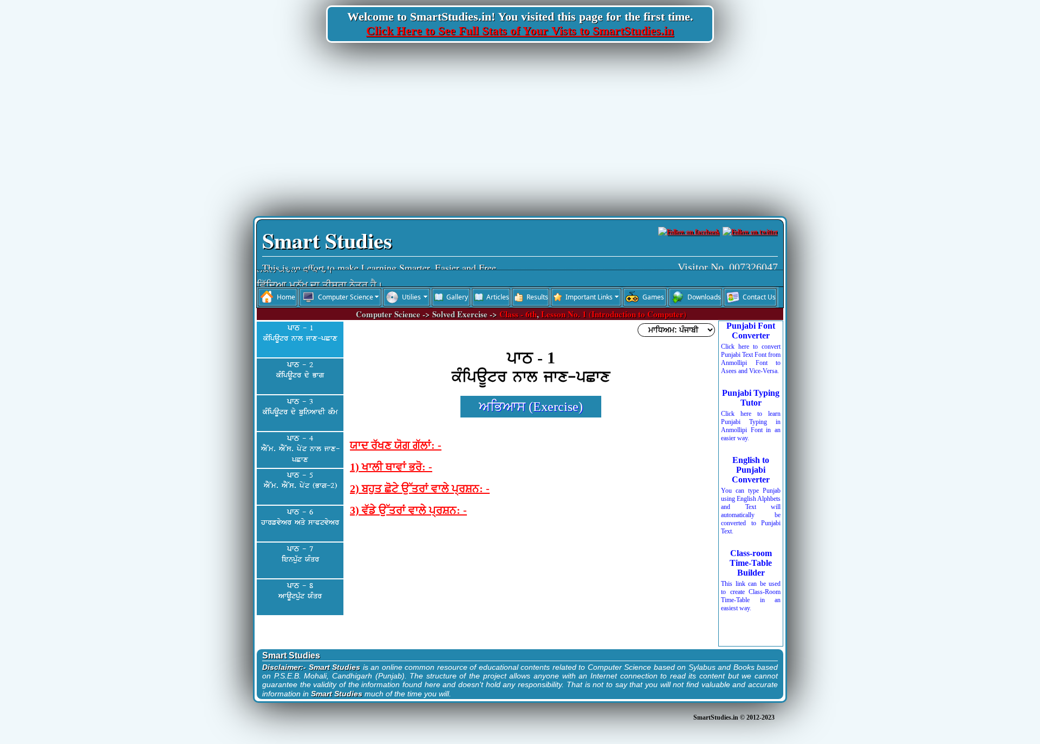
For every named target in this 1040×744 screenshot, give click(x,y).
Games (653, 297)
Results (537, 297)
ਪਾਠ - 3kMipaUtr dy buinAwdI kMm (300, 407)
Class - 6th (518, 314)
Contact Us (759, 297)
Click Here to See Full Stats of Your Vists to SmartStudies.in (520, 30)
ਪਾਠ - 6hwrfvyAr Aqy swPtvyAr (300, 517)
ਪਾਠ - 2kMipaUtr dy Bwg (300, 370)
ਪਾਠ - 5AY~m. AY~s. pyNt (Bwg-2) (300, 481)
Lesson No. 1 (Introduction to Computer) (613, 314)
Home (286, 297)
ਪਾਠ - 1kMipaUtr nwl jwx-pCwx (300, 333)
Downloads (704, 297)
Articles (497, 297)
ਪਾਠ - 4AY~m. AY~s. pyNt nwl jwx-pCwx (300, 449)
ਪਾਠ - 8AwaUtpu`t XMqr (300, 591)
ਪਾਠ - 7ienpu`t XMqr (300, 554)
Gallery (457, 297)
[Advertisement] (520, 129)
